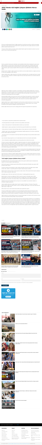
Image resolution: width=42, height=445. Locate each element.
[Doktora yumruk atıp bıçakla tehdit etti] (8, 331)
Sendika (39, 11)
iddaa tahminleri (4, 435)
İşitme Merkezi (23, 434)
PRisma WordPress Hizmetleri (25, 443)
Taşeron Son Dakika (14, 434)
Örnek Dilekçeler (4, 436)
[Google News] (38, 29)
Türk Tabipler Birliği (4, 431)
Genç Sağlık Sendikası (24, 430)
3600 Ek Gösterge (4, 434)
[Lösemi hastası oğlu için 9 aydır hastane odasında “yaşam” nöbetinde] (8, 322)
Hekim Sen (13, 430)
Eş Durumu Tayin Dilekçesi (35, 430)
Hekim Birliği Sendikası (15, 436)
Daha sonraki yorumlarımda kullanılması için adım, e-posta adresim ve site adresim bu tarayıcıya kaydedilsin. (17, 282)
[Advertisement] (21, 37)
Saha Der (13, 431)
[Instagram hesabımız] (16, 424)
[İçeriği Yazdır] (11, 29)
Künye (18, 443)
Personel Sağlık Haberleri (12, 443)
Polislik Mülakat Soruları (24, 431)
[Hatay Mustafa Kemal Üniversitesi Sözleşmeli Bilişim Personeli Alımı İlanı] (8, 341)
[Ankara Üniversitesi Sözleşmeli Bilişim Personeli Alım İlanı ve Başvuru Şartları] (8, 389)
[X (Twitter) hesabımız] (15, 424)
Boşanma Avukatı (33, 433)
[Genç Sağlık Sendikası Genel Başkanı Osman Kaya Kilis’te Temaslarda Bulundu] (31, 259)
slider (3, 220)
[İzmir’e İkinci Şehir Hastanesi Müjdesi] (8, 408)
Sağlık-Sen (3, 430)
